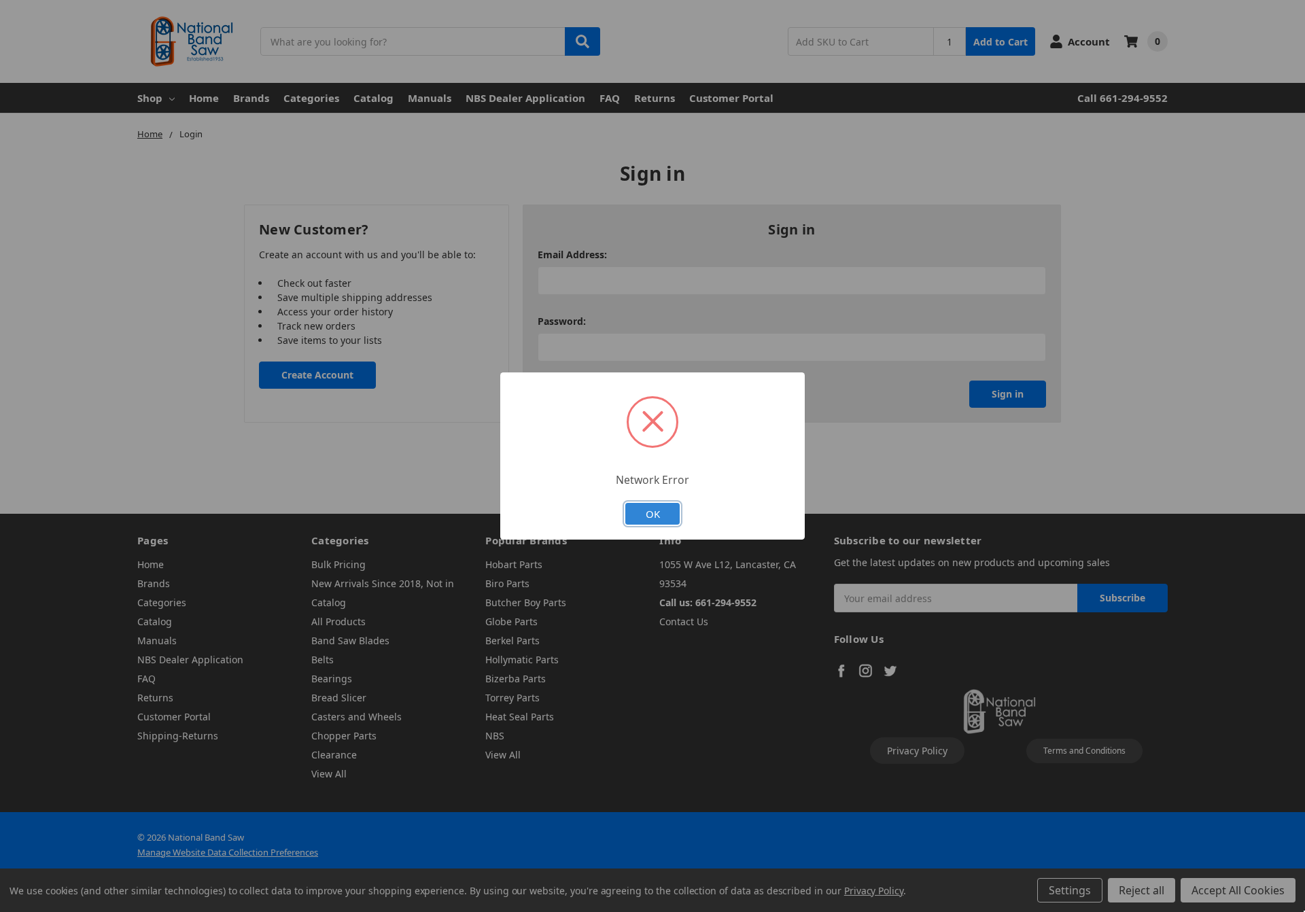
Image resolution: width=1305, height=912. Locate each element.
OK (653, 514)
